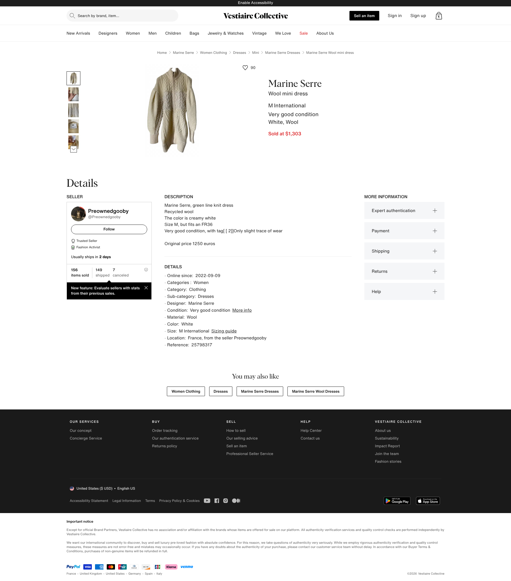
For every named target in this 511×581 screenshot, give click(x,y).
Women (133, 33)
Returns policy (164, 446)
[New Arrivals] (94, 33)
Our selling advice (242, 438)
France (71, 574)
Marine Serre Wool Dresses (315, 391)
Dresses (239, 52)
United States (115, 574)
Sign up (418, 15)
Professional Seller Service (249, 454)
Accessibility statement (89, 500)
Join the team (387, 454)
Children (173, 33)
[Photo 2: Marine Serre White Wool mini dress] (73, 94)
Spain (149, 574)
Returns (380, 271)
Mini (255, 52)
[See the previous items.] (73, 71)
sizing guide (224, 331)
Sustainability (387, 438)
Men (153, 33)
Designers (107, 33)
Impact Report (387, 446)
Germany (134, 574)
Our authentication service (175, 438)
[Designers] (121, 33)
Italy (159, 574)
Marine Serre (183, 52)
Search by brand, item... (98, 15)
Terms (150, 500)
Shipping (381, 251)
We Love (283, 33)
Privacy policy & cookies (179, 500)
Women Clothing (213, 52)
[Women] (144, 33)
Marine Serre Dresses (282, 52)
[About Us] (338, 33)
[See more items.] (73, 149)
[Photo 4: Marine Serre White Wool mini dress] (73, 126)
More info (242, 310)
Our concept (81, 430)
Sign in (395, 15)
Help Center (311, 430)
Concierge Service (86, 438)
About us (383, 430)
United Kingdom (91, 574)
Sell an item (364, 15)
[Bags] (203, 33)
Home (162, 52)
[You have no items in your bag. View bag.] (439, 15)
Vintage (259, 33)
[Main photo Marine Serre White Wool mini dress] (73, 78)
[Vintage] (271, 33)
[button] (439, 15)
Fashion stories (388, 461)
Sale (304, 33)
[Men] (161, 33)
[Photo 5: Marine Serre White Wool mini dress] (73, 142)
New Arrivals (78, 33)
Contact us (310, 438)
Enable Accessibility (255, 3)
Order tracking (165, 430)
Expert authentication (393, 210)
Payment (380, 230)
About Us (325, 33)
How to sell (235, 430)
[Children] (185, 33)
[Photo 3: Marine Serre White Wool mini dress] (73, 110)
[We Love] (295, 33)
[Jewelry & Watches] (248, 33)
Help (376, 291)
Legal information (126, 500)
